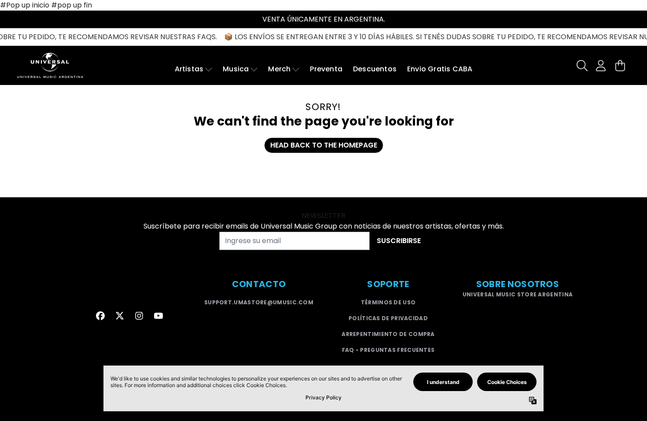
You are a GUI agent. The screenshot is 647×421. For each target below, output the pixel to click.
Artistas (189, 69)
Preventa (326, 69)
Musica (236, 69)
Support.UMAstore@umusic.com (258, 302)
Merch (279, 69)
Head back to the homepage (323, 145)
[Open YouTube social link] (158, 315)
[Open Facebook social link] (100, 315)
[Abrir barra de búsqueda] (581, 65)
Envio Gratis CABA (439, 69)
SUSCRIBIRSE (399, 241)
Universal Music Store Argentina (518, 294)
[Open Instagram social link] (139, 315)
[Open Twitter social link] (119, 315)
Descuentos (375, 69)
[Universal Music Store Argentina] (50, 65)
